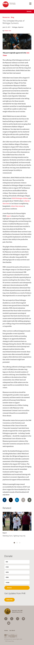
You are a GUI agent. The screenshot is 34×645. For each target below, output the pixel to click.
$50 (7, 562)
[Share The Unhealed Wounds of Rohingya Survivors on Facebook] (4, 500)
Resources (6, 17)
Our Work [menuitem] (12, 630)
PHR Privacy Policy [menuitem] (9, 641)
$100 (7, 567)
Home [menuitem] (6, 630)
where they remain (17, 206)
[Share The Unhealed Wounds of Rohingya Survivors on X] (11, 500)
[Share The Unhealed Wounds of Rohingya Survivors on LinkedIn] (17, 500)
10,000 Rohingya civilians (20, 198)
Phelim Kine (7, 30)
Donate (29, 11)
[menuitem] (5, 618)
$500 (7, 577)
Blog (12, 17)
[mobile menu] (30, 3)
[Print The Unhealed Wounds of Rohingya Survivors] (29, 500)
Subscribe (9, 599)
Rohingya (14, 27)
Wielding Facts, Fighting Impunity (14, 536)
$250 (7, 572)
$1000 (7, 582)
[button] (14, 542)
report (9, 216)
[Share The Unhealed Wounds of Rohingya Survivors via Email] (23, 500)
